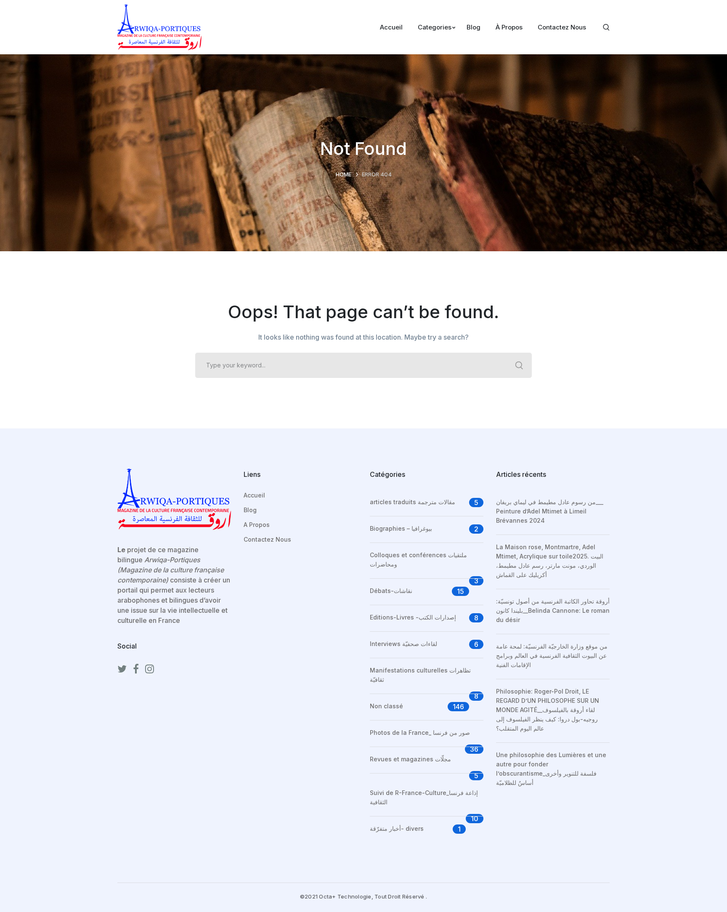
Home (343, 174)
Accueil (254, 495)
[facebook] (136, 669)
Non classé (386, 706)
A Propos (257, 524)
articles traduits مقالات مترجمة (412, 501)
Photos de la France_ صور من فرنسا (420, 732)
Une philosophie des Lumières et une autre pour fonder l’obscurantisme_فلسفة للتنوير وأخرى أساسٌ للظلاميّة (551, 768)
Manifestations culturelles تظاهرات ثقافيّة (420, 675)
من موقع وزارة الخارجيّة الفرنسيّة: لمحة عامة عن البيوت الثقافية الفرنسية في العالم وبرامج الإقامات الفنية (552, 655)
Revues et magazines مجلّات (410, 759)
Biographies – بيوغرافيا (401, 528)
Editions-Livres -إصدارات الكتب (413, 617)
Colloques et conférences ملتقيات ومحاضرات (418, 559)
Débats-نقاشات (391, 590)
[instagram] (149, 669)
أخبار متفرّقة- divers (397, 828)
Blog (250, 509)
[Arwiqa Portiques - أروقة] (159, 26)
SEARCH (519, 365)
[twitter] (122, 669)
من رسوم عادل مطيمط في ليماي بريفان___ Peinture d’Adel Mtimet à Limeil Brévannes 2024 (549, 511)
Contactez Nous (267, 539)
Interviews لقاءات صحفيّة (403, 643)
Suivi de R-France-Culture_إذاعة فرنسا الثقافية (424, 797)
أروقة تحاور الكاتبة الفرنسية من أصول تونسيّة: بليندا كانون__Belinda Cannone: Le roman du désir (553, 610)
